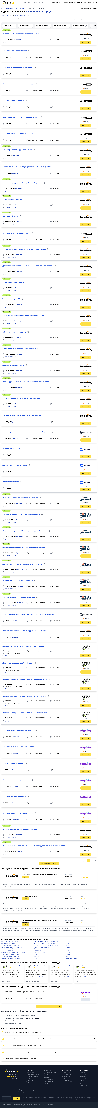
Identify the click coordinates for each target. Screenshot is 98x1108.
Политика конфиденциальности (12, 1106)
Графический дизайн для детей (11, 945)
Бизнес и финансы (32, 1076)
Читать (4, 978)
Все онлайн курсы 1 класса (49, 863)
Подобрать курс (67, 1080)
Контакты (83, 1072)
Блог (63, 1078)
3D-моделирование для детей (10, 954)
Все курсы (55, 2)
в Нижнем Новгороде (39, 11)
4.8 (86, 55)
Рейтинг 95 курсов (7, 15)
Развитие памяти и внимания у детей (45, 941)
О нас (81, 1084)
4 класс (68, 949)
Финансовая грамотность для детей (12, 947)
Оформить (5, 655)
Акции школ (66, 1076)
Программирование (32, 1074)
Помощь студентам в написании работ (45, 945)
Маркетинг (47, 1070)
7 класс (68, 943)
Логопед (68, 956)
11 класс (35, 954)
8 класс (68, 941)
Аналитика (29, 1080)
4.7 (86, 38)
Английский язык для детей (10, 956)
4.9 (86, 436)
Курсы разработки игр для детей (44, 943)
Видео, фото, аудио (32, 1082)
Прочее (46, 1083)
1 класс (68, 954)
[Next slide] (93, 25)
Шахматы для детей (7, 950)
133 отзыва (84, 875)
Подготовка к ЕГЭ (39, 950)
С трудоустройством (68, 1074)
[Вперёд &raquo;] (95, 860)
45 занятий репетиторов (22, 15)
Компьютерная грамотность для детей (13, 952)
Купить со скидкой (10, 42)
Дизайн (28, 1078)
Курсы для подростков (73, 958)
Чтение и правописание (41, 947)
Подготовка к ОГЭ (39, 952)
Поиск (16, 1098)
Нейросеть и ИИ (31, 1072)
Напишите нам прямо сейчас (39, 1092)
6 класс (68, 945)
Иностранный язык (50, 1072)
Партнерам (83, 1074)
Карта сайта (83, 1085)
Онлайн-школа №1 (15, 966)
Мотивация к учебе (7, 949)
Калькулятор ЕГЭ (67, 1082)
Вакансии (83, 1076)
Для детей (47, 1074)
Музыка (35, 949)
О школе (85, 1000)
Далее (84, 42)
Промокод (18, 39)
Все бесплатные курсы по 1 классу (49, 1006)
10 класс (36, 956)
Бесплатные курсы (68, 1072)
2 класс (68, 952)
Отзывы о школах (67, 2)
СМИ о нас (83, 1078)
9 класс (35, 958)
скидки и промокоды (32, 1018)
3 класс (68, 950)
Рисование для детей (8, 943)
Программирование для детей (11, 958)
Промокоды (78, 2)
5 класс (68, 947)
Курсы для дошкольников (9, 941)
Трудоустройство (88, 2)
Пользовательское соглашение (33, 1106)
